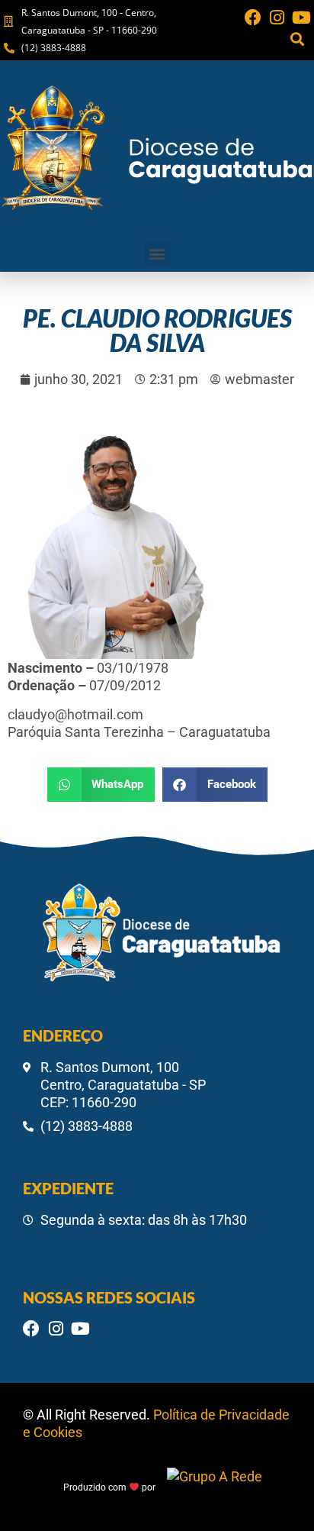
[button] (297, 38)
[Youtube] (301, 17)
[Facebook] (253, 17)
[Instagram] (277, 17)
